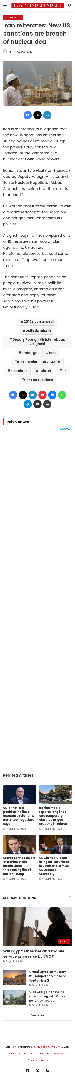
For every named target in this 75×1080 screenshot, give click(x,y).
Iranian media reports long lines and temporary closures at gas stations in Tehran (53, 816)
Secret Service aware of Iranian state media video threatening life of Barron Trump (19, 866)
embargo (29, 352)
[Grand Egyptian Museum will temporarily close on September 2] (14, 977)
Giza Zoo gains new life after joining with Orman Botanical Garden (48, 996)
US (64, 370)
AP (10, 51)
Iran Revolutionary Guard (38, 361)
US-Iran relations (38, 379)
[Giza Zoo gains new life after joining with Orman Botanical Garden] (14, 997)
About (12, 1053)
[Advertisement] (37, 601)
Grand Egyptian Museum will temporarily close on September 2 (48, 976)
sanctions (18, 370)
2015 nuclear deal (39, 321)
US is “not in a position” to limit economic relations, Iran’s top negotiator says (19, 816)
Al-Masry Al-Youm (47, 1047)
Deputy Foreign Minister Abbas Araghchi (38, 341)
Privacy (32, 1060)
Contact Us (42, 1053)
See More (37, 1015)
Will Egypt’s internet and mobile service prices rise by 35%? (33, 953)
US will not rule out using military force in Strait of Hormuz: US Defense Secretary (54, 866)
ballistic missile (38, 330)
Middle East (13, 17)
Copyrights (59, 1053)
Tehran (45, 370)
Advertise (25, 1053)
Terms (44, 1060)
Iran (52, 352)
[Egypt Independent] (37, 5)
